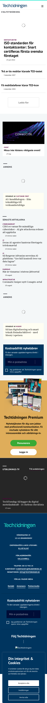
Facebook (20, 641)
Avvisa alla (23, 697)
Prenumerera (23, 443)
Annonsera (21, 586)
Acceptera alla (23, 683)
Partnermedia (33, 586)
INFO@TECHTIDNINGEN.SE (30, 572)
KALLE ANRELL (23, 559)
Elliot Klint (23, 548)
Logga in (23, 452)
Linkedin (27, 641)
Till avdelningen (36, 469)
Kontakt (11, 586)
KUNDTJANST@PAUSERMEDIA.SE (29, 569)
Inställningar (24, 690)
